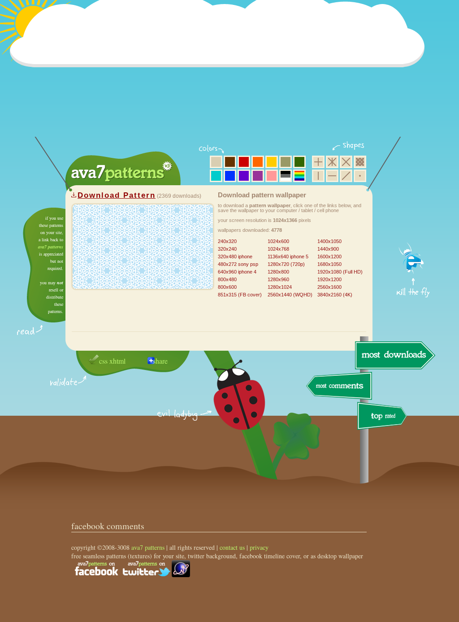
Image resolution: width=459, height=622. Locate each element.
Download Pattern (117, 195)
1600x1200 (329, 256)
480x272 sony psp (238, 264)
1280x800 (278, 271)
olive (285, 162)
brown (230, 162)
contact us (232, 547)
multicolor (299, 176)
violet (244, 176)
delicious (230, 405)
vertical (318, 176)
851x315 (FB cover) (240, 294)
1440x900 (328, 249)
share (160, 360)
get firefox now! (413, 211)
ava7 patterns (50, 247)
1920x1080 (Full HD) (340, 271)
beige (216, 162)
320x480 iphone (235, 256)
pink (271, 176)
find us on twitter (146, 568)
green (299, 162)
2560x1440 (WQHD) (290, 294)
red (244, 162)
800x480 (227, 279)
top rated (383, 417)
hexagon (332, 162)
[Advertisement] (220, 74)
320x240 (227, 249)
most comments (339, 386)
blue (230, 176)
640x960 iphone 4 (237, 271)
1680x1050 (329, 264)
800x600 (227, 287)
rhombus (346, 162)
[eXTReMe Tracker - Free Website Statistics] (181, 574)
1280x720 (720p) (286, 264)
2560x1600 (329, 287)
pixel (360, 162)
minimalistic (360, 176)
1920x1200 (329, 279)
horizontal (332, 176)
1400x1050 (329, 241)
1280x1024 (280, 287)
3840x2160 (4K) (334, 294)
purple (257, 176)
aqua (216, 176)
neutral (285, 176)
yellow (271, 162)
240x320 (227, 241)
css (103, 360)
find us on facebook (96, 568)
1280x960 (278, 279)
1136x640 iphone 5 (288, 256)
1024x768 (278, 249)
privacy (259, 547)
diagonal (346, 176)
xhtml (117, 360)
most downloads (394, 355)
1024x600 (278, 241)
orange (257, 162)
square (318, 162)
